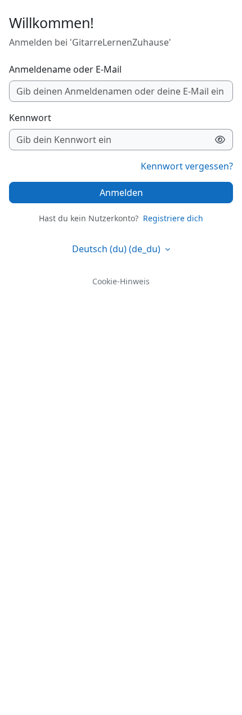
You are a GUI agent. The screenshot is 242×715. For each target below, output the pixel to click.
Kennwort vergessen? (187, 166)
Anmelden (121, 192)
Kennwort (30, 117)
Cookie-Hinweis (121, 281)
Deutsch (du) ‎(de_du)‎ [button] (117, 249)
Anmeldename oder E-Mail (65, 69)
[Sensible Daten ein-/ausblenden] (220, 139)
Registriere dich (173, 218)
